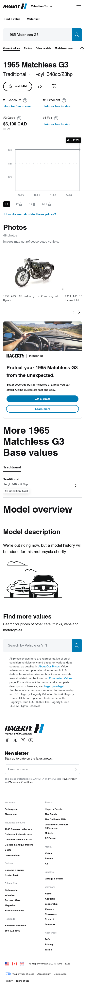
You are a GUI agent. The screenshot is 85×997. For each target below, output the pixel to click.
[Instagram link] (23, 740)
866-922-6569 (12, 930)
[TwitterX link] (15, 740)
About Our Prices (49, 666)
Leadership (51, 904)
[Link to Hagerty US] (7, 963)
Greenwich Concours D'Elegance (57, 826)
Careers (49, 909)
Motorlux (50, 833)
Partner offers (13, 900)
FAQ (47, 939)
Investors (50, 924)
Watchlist (33, 19)
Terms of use (22, 980)
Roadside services (15, 925)
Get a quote (42, 398)
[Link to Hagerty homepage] (24, 729)
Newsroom (51, 914)
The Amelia (51, 814)
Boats (8, 849)
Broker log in (12, 875)
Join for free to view (17, 106)
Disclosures (60, 974)
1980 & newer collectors (18, 829)
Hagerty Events (53, 809)
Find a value (12, 19)
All (46, 863)
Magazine (10, 905)
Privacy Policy (69, 778)
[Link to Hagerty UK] (22, 963)
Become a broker (14, 870)
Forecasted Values (60, 678)
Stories (49, 858)
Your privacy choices (23, 974)
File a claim (11, 814)
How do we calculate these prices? (30, 214)
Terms (48, 949)
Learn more (42, 408)
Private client (12, 855)
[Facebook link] (7, 740)
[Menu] (78, 6)
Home (48, 893)
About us (50, 898)
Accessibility (44, 974)
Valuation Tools (41, 6)
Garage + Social (54, 878)
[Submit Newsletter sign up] (75, 769)
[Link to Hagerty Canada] (14, 963)
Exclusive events (14, 910)
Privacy (49, 944)
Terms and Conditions (21, 782)
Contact (49, 919)
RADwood (50, 838)
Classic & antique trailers (19, 844)
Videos (49, 853)
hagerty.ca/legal (54, 686)
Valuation (10, 895)
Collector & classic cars (18, 834)
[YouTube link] (31, 740)
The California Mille (55, 819)
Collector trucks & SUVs (18, 839)
